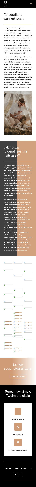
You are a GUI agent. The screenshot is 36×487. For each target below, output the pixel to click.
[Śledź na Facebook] (15, 474)
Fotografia (8, 469)
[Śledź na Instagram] (20, 474)
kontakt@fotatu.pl (18, 419)
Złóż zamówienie (18, 377)
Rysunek (23, 469)
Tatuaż (16, 469)
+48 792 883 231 (18, 434)
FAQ (30, 469)
